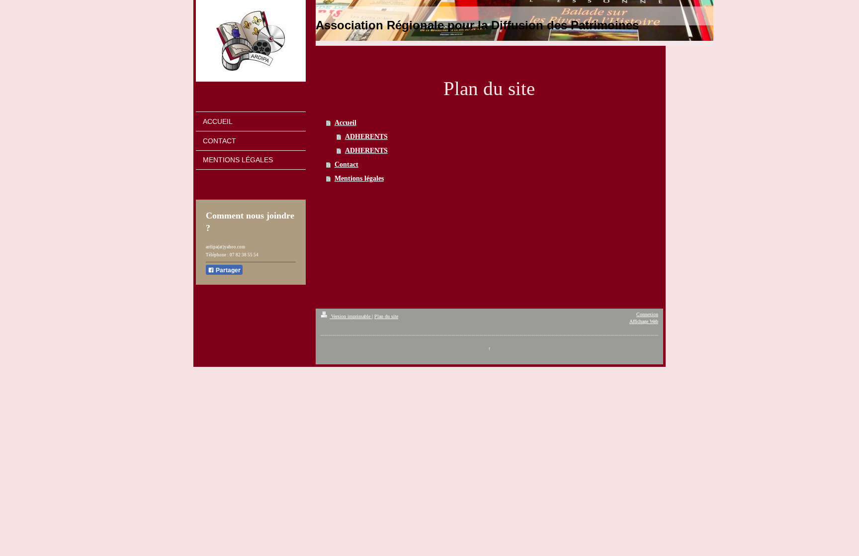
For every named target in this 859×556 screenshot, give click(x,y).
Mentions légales (359, 178)
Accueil (345, 122)
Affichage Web (643, 321)
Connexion (647, 314)
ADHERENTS (366, 136)
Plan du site (386, 316)
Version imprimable (351, 316)
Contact (346, 164)
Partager (227, 270)
